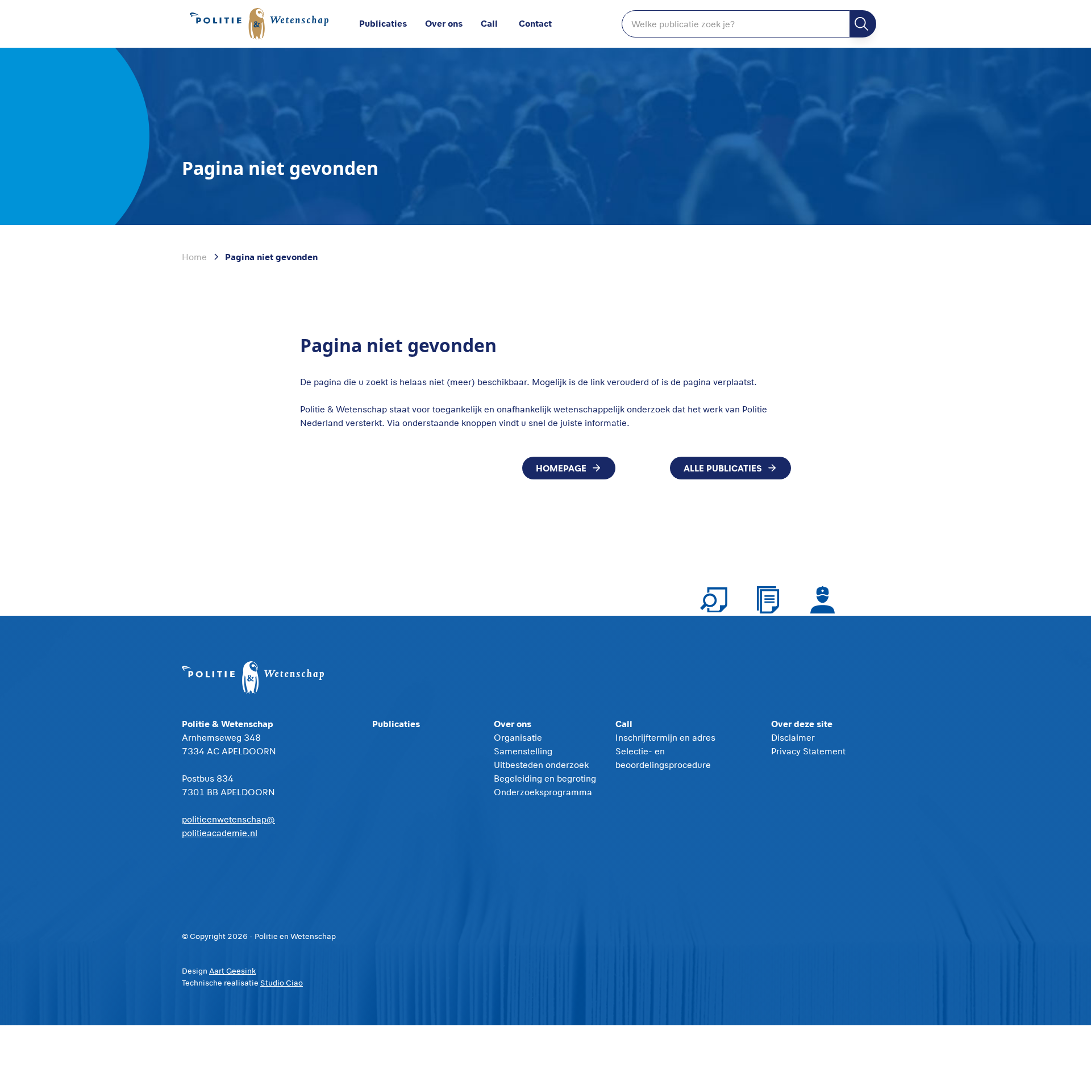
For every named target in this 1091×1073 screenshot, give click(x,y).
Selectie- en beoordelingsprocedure (663, 757)
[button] (453, 24)
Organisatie (518, 737)
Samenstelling (523, 751)
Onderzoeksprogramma (543, 792)
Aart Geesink (232, 970)
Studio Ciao (281, 982)
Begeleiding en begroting (545, 778)
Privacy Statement (808, 751)
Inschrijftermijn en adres (665, 737)
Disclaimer (793, 737)
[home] (261, 24)
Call (489, 23)
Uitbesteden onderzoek (541, 764)
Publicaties (383, 23)
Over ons (444, 23)
